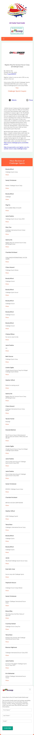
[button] (30, 689)
